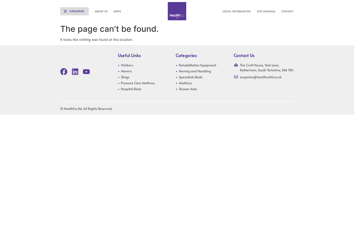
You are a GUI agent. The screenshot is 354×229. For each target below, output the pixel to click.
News (117, 11)
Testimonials (266, 11)
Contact (287, 11)
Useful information (237, 11)
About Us (101, 11)
